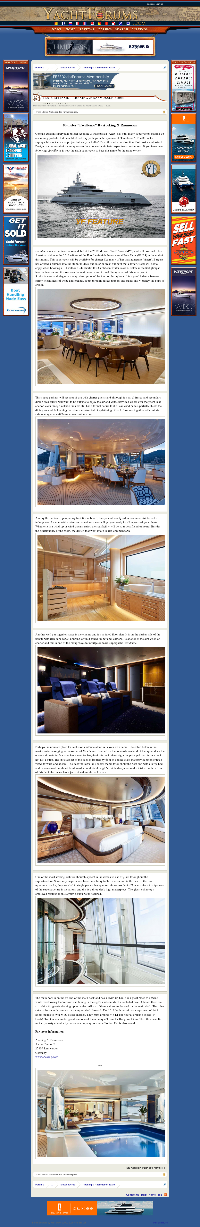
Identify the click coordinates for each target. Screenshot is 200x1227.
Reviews (87, 29)
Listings (140, 29)
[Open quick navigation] (164, 67)
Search (121, 29)
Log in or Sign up (155, 4)
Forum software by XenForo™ (59, 1223)
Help (144, 1194)
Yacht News (91, 105)
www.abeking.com (46, 1057)
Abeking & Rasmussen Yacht (60, 105)
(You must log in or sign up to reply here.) (145, 1168)
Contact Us (132, 1194)
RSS (165, 1194)
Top (160, 1194)
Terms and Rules (160, 1223)
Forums (105, 29)
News (57, 29)
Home (71, 29)
